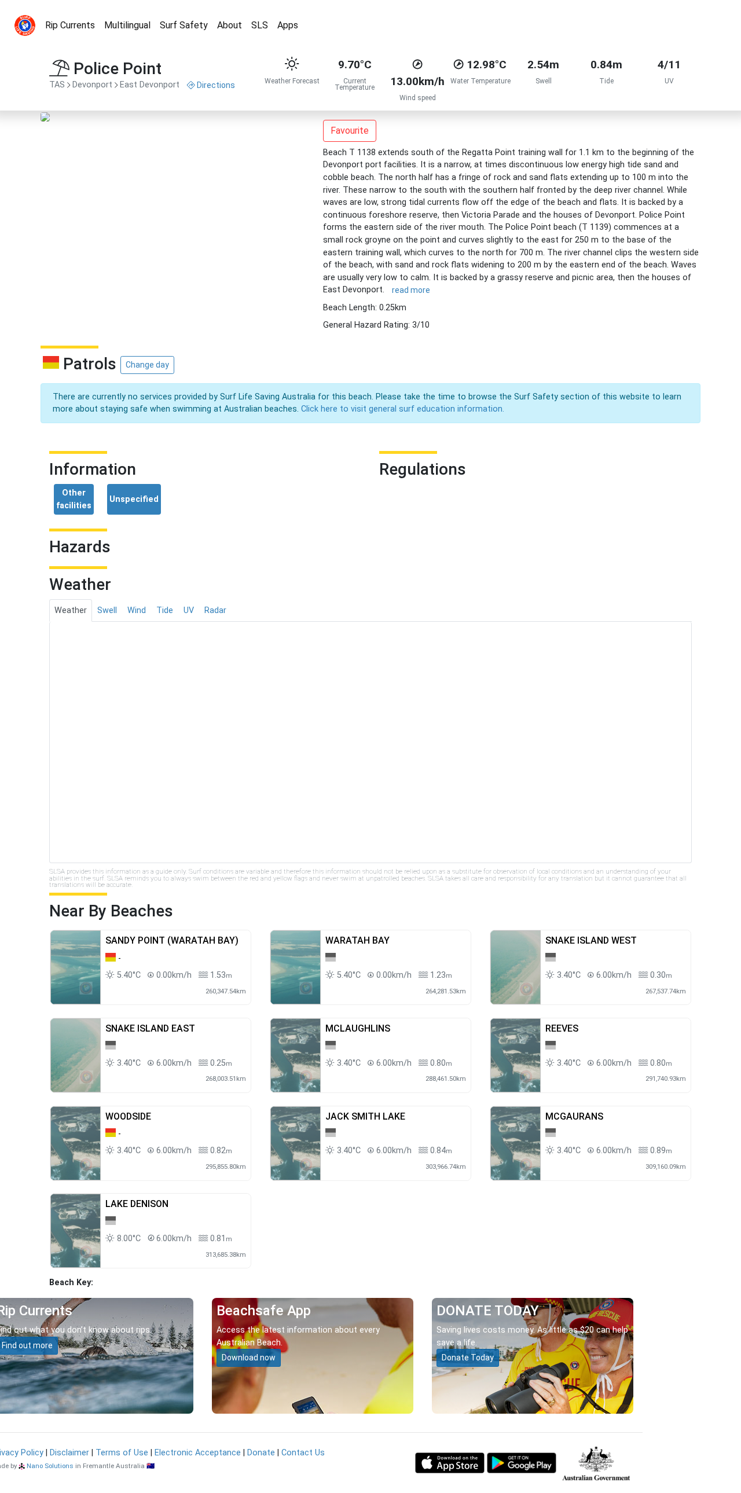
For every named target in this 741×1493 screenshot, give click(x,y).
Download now (249, 1357)
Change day (147, 364)
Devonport (92, 85)
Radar (215, 610)
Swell (107, 610)
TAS (57, 85)
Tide (164, 610)
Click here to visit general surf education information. (402, 409)
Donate (261, 1453)
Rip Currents (70, 25)
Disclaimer (69, 1453)
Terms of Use (122, 1453)
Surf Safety (184, 25)
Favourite (350, 130)
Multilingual (127, 25)
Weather (70, 610)
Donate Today (468, 1357)
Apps (287, 25)
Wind (136, 610)
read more (411, 290)
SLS (259, 25)
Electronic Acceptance (198, 1453)
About (229, 25)
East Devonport (149, 85)
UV (189, 610)
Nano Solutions (50, 1466)
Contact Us (303, 1453)
